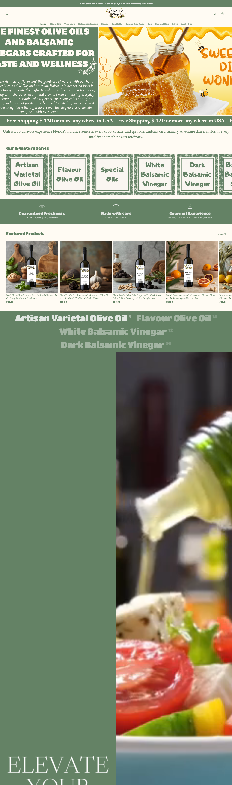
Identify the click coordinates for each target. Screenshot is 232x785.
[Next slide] (229, 71)
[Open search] (7, 13)
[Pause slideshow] (111, 111)
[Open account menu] (215, 13)
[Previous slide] (3, 71)
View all (222, 234)
